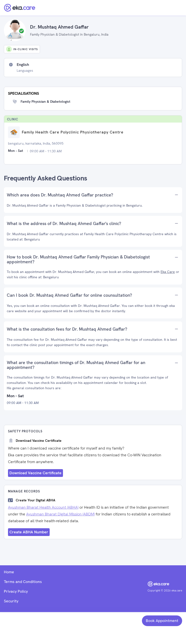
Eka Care (168, 272)
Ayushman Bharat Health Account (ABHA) (43, 507)
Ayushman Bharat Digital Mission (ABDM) (60, 514)
